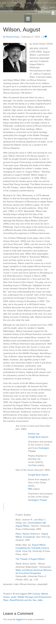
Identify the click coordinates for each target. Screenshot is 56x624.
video (40, 600)
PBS (30, 489)
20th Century (33, 593)
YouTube (32, 465)
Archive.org (33, 433)
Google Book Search (38, 437)
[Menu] (28, 19)
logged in (20, 619)
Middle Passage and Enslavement (34, 597)
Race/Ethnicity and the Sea (23, 600)
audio (13, 597)
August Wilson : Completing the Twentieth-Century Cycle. (32, 548)
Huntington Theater (37, 500)
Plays (5, 600)
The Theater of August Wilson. (30, 559)
